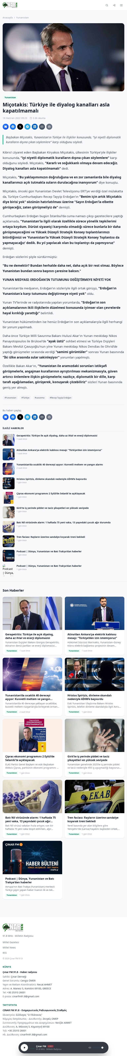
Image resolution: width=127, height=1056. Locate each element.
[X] (20, 127)
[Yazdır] (49, 127)
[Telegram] (27, 127)
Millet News (9, 947)
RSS (5, 952)
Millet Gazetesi (11, 942)
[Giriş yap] (114, 5)
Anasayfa (8, 17)
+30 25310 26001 (16, 992)
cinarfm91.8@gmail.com (25, 996)
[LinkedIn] (35, 127)
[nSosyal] (6, 127)
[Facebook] (13, 127)
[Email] (42, 127)
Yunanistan (22, 17)
